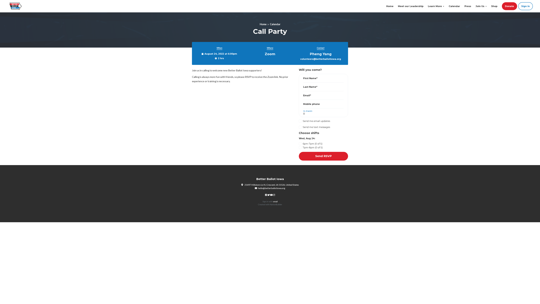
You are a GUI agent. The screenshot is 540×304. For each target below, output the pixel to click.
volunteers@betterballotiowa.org (320, 59)
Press (467, 6)
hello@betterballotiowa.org (271, 188)
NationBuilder (276, 204)
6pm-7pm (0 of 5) (312, 143)
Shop (494, 6)
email (275, 201)
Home (389, 6)
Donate (509, 6)
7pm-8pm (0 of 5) (313, 147)
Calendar (454, 6)
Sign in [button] (525, 6)
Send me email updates (316, 121)
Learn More (435, 6)
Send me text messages (316, 127)
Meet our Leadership (410, 6)
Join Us (480, 6)
